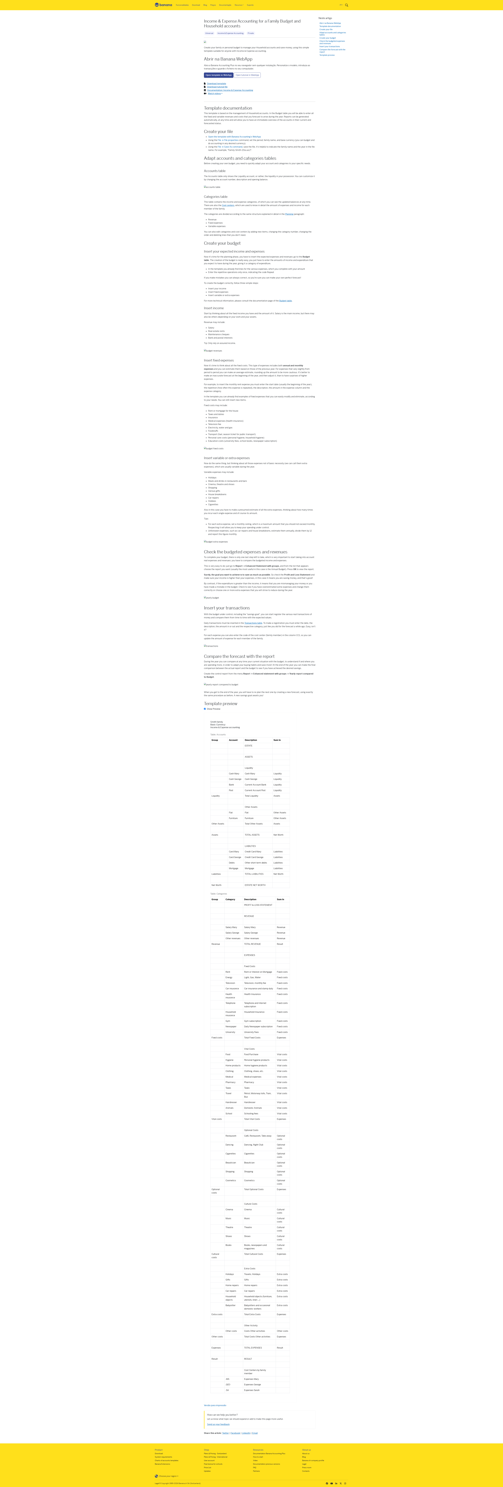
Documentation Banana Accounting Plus (269, 1453)
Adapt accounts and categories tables (332, 34)
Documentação (225, 5)
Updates (207, 1471)
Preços (213, 5)
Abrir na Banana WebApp (330, 23)
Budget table (285, 300)
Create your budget (327, 38)
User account (209, 1460)
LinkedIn (246, 1433)
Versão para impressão (215, 1405)
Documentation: (230, 90)
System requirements (163, 1457)
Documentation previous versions (266, 1464)
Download (196, 5)
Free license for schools (213, 1464)
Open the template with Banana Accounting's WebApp (234, 136)
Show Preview (213, 709)
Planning (289, 214)
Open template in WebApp (219, 75)
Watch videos (214, 93)
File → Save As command (230, 146)
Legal (304, 1464)
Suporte (250, 5)
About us (306, 1453)
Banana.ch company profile (313, 1460)
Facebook (235, 1433)
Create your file (326, 29)
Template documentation (330, 26)
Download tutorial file (217, 86)
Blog (205, 5)
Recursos (238, 5)
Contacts (306, 1471)
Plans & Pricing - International (215, 1457)
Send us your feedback (218, 1424)
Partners (256, 1471)
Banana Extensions (162, 1464)
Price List (207, 1467)
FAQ (254, 1467)
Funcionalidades (182, 5)
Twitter (225, 1433)
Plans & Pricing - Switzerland (215, 1453)
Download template (216, 83)
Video (255, 1460)
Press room (306, 1467)
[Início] (163, 5)
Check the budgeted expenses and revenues (332, 42)
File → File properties (228, 140)
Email (255, 1433)
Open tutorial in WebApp (247, 75)
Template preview (327, 55)
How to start (258, 1457)
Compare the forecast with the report (332, 51)
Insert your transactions (329, 46)
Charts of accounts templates (166, 1460)
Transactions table (253, 623)
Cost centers (228, 205)
